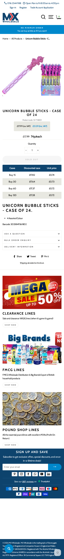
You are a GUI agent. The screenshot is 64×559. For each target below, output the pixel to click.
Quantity (32, 143)
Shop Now (10, 445)
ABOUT (7, 524)
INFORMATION (11, 515)
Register (23, 7)
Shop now (10, 325)
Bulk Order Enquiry (17, 240)
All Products (16, 38)
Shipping (23, 263)
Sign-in (13, 7)
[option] (32, 29)
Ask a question (14, 234)
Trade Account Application (42, 7)
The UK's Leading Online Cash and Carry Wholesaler (30, 504)
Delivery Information (19, 247)
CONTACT (8, 534)
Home (5, 38)
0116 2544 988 (14, 3)
